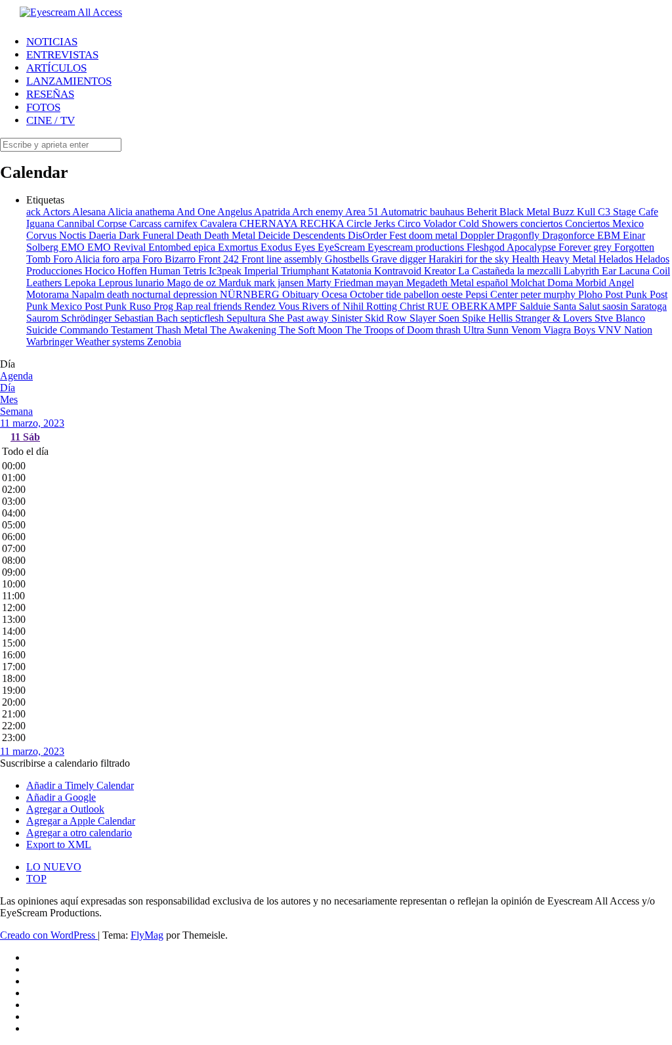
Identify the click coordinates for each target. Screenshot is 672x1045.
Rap (186, 306)
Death (190, 235)
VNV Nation (625, 329)
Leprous (116, 282)
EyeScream (343, 247)
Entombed (171, 247)
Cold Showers (489, 223)
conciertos (542, 223)
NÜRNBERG (251, 294)
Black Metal (526, 211)
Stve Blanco (620, 318)
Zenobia (164, 341)
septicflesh (203, 318)
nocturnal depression (176, 294)
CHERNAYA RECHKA (293, 223)
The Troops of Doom (390, 329)
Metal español (480, 282)
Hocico (101, 270)
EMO (74, 247)
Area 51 (363, 211)
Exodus (278, 247)
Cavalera (220, 223)
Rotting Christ (396, 306)
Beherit (483, 211)
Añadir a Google (61, 797)
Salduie (536, 306)
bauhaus (448, 211)
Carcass (146, 223)
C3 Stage (618, 211)
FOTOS (43, 107)
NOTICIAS (51, 41)
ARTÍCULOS (56, 68)
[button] (65, 763)
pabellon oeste (434, 294)
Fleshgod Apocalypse (512, 247)
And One (197, 211)
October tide (377, 294)
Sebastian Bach (147, 318)
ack (34, 211)
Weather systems (111, 341)
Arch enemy (318, 211)
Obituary (302, 294)
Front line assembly (283, 259)
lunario (151, 282)
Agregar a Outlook (65, 809)
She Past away (299, 318)
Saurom (43, 318)
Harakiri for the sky (470, 259)
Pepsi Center (492, 294)
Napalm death (102, 294)
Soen (450, 318)
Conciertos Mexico (604, 223)
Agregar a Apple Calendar (80, 820)
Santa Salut (577, 306)
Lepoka (81, 282)
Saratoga (649, 306)
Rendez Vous (273, 306)
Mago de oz (193, 282)
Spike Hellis (488, 318)
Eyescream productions (417, 247)
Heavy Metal (570, 259)
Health (527, 259)
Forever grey (586, 247)
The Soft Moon (312, 329)
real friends (220, 306)
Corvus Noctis (57, 235)
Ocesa (336, 294)
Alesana (90, 211)
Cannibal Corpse (93, 223)
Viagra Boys (570, 329)
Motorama (49, 294)
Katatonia (352, 270)
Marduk (236, 282)
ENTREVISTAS (62, 55)
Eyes (306, 247)
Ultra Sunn (487, 329)
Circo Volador (428, 223)
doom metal (434, 235)
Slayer (424, 318)
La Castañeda (487, 270)
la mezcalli (540, 270)
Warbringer (50, 341)
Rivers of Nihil (334, 306)
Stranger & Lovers (555, 318)
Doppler (478, 235)
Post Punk (627, 294)
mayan (391, 282)
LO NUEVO (53, 866)
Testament (133, 329)
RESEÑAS (50, 94)
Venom (527, 329)
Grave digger (400, 259)
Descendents (320, 235)
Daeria (104, 235)
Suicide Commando (68, 329)
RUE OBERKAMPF (473, 306)
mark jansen (280, 282)
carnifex (182, 223)
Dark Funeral (148, 235)
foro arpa (122, 259)
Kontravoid (399, 270)
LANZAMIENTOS (69, 81)
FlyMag (147, 935)
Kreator (441, 270)
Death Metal (231, 235)
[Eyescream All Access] (71, 12)
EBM (610, 235)
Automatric (405, 211)
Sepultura (247, 318)
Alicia (121, 211)
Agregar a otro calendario (79, 832)
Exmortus (239, 247)
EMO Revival (117, 247)
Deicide (275, 235)
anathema (156, 211)
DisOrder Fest (378, 235)
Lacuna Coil (644, 270)
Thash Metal (183, 329)
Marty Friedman (341, 282)
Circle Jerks (372, 223)
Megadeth (428, 282)
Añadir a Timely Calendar (80, 785)
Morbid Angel (605, 282)
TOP (36, 878)
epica (206, 247)
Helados (616, 259)
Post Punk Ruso (119, 306)
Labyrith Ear (591, 270)
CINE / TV (50, 120)
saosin (616, 306)
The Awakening (244, 329)
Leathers (45, 282)
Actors (57, 211)
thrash (449, 329)
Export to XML (58, 844)
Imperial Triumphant (287, 270)
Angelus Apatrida (254, 211)
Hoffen (133, 270)
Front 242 (220, 259)
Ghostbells (348, 259)
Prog (165, 306)
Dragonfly (519, 235)
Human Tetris (179, 270)
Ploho (591, 294)
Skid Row (387, 318)
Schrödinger (87, 318)
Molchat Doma (543, 282)
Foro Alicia (77, 259)
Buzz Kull (575, 211)
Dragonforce (569, 235)
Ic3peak (226, 270)
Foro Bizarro (170, 259)
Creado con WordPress (49, 935)
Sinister (348, 318)
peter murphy (549, 294)
